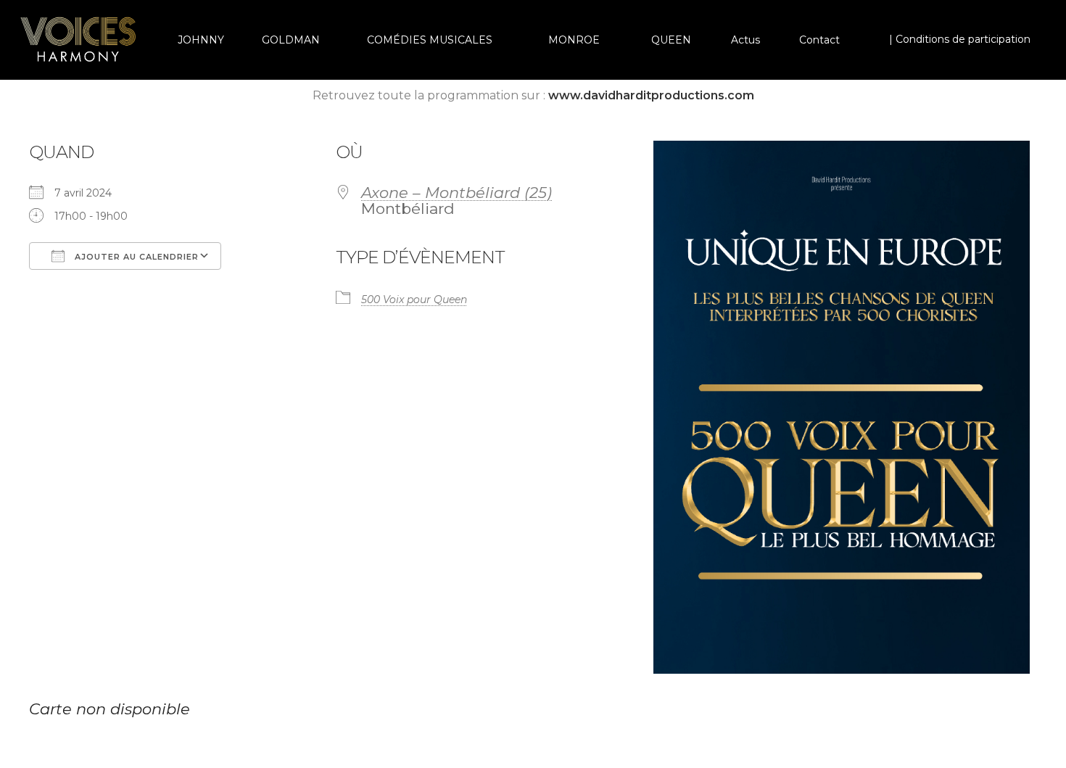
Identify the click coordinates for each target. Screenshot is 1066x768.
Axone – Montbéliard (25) (456, 192)
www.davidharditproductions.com (651, 95)
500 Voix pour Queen (414, 299)
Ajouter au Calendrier (135, 257)
